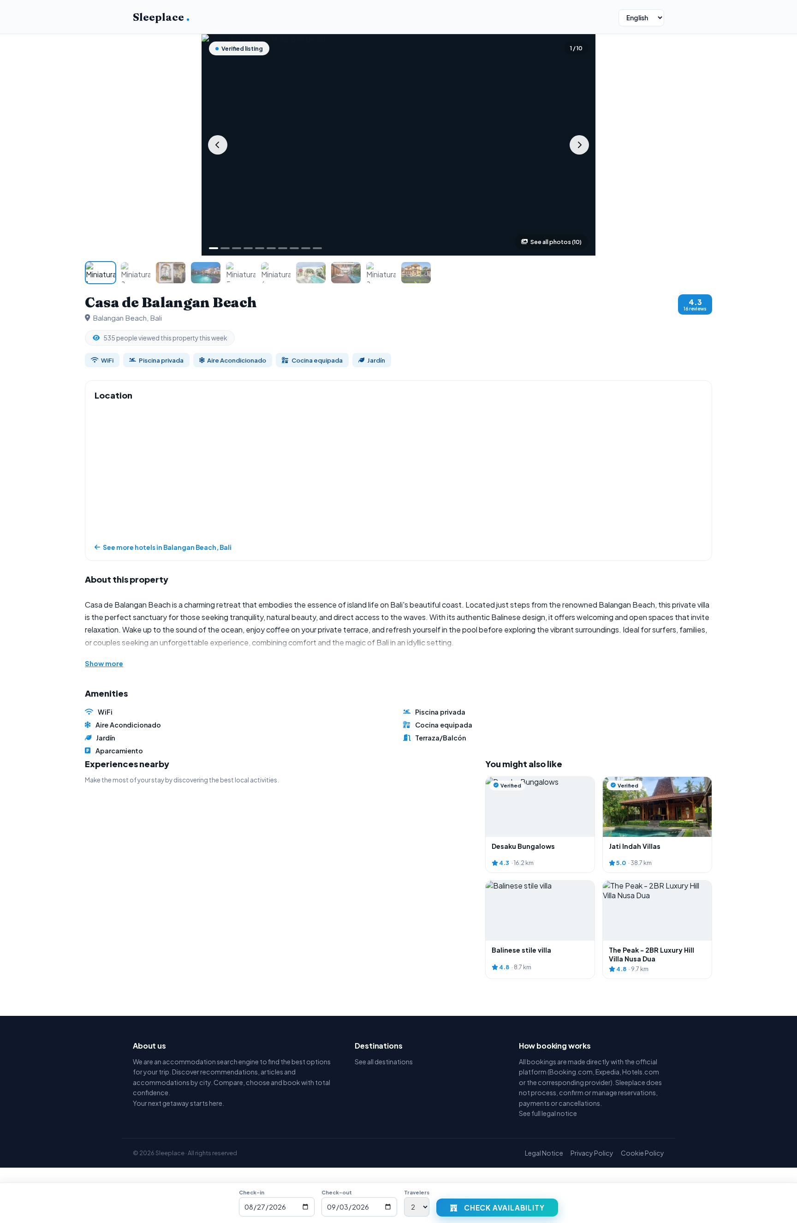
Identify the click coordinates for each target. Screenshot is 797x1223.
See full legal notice (548, 1113)
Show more (104, 663)
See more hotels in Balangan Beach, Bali (167, 547)
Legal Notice (544, 1153)
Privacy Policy (592, 1153)
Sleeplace (161, 17)
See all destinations (384, 1061)
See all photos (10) (556, 241)
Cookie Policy (642, 1153)
